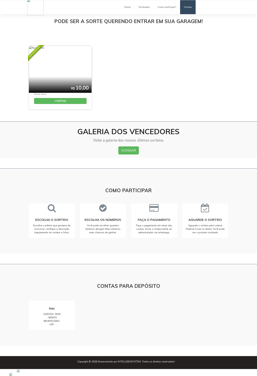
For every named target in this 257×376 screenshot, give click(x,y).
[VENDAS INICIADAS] (60, 66)
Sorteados (144, 7)
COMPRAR (60, 101)
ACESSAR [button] (128, 150)
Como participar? (167, 7)
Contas (188, 7)
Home (127, 7)
